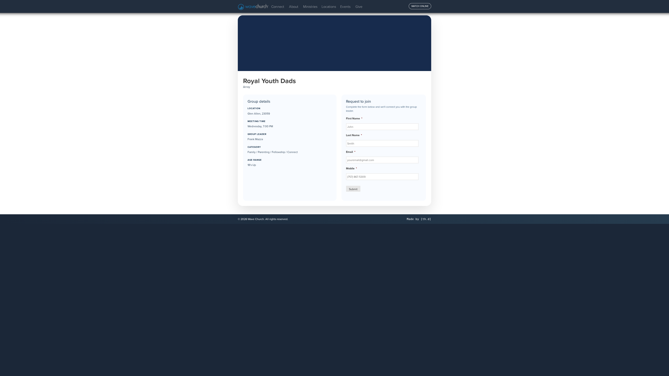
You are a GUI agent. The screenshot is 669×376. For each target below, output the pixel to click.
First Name (354, 118)
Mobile (351, 168)
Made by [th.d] (419, 219)
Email (350, 152)
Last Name (354, 135)
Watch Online (420, 6)
